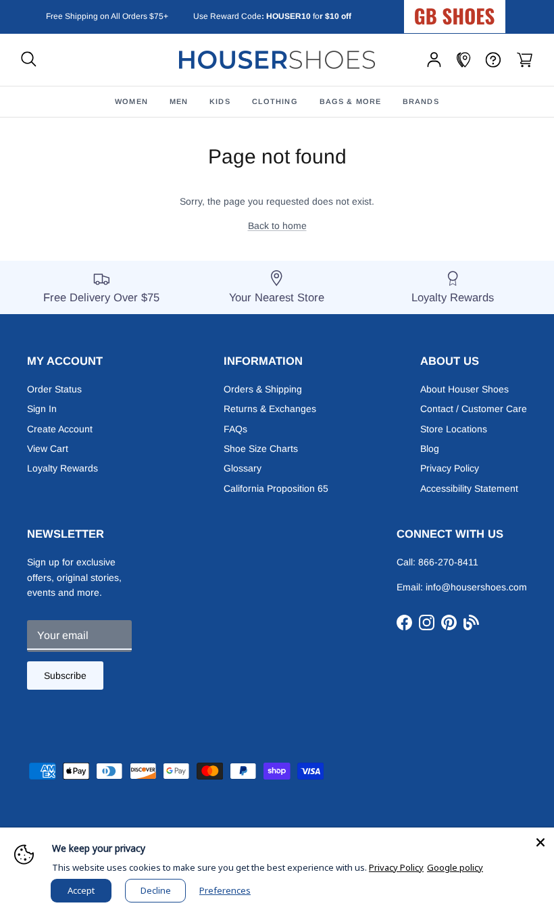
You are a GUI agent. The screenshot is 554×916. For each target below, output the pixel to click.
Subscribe (65, 675)
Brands (421, 101)
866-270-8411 (448, 562)
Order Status (54, 389)
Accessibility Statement (469, 488)
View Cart (47, 448)
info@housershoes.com (476, 587)
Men (179, 101)
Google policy (455, 867)
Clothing (275, 101)
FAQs (235, 429)
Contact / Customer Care (473, 408)
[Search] (28, 60)
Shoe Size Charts (261, 448)
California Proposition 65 (276, 488)
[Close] (540, 841)
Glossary (242, 468)
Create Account (60, 429)
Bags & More (350, 101)
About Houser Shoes (464, 389)
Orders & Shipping (263, 389)
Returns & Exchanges (270, 408)
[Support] (493, 59)
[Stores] (463, 59)
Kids (219, 101)
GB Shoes (488, 11)
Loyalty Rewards (62, 468)
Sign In (42, 408)
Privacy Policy (449, 468)
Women (131, 101)
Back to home (277, 225)
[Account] (434, 59)
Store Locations (453, 429)
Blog (429, 448)
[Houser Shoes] (277, 60)
